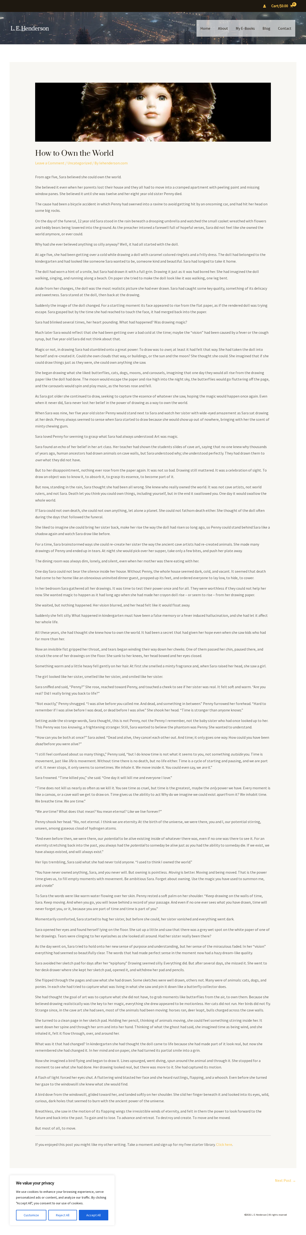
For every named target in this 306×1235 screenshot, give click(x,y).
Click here (224, 1144)
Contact (284, 28)
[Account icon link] (264, 6)
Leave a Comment (50, 163)
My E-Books (245, 28)
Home (205, 28)
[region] (62, 1200)
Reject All (62, 1215)
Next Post (285, 1180)
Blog (266, 28)
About (223, 28)
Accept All (93, 1215)
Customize (31, 1215)
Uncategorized (79, 163)
